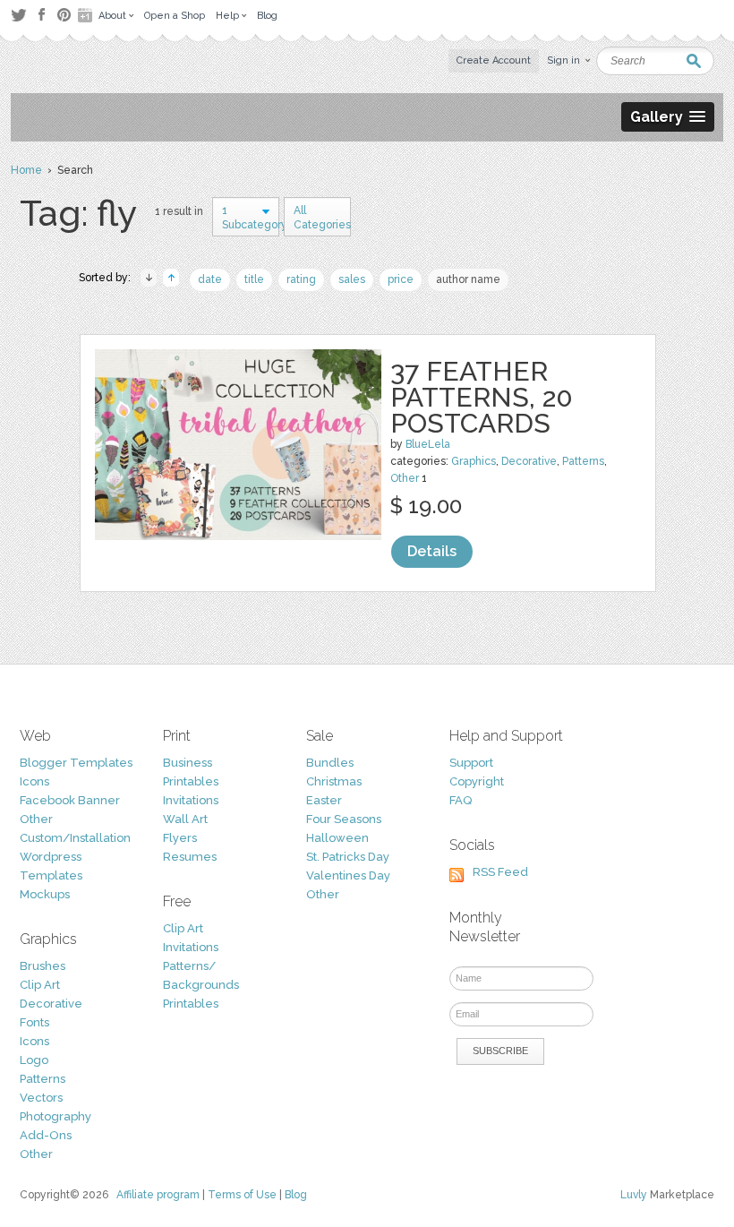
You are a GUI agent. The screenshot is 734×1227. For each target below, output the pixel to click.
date (210, 279)
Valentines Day (348, 875)
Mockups (45, 894)
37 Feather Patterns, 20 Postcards (481, 397)
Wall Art (185, 819)
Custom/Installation (75, 838)
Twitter (18, 14)
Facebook (41, 15)
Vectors (41, 1097)
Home (26, 170)
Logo (34, 1060)
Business (187, 762)
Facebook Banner (70, 800)
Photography (55, 1116)
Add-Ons (46, 1135)
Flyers (180, 838)
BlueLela (427, 444)
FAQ (460, 800)
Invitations (190, 800)
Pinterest (64, 14)
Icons (34, 781)
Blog (296, 1194)
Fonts (34, 1022)
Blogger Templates (76, 762)
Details (432, 551)
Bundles (330, 762)
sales (351, 279)
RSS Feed (500, 872)
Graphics (473, 461)
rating (301, 279)
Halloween (337, 838)
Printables (190, 781)
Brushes (42, 966)
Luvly (633, 1194)
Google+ (87, 15)
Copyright (476, 781)
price (401, 279)
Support (471, 762)
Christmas (334, 781)
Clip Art (40, 984)
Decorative (529, 461)
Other (404, 478)
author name (468, 279)
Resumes (190, 856)
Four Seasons (343, 819)
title (254, 279)
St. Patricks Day (347, 856)
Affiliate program (158, 1194)
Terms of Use (242, 1194)
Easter (324, 800)
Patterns (583, 461)
